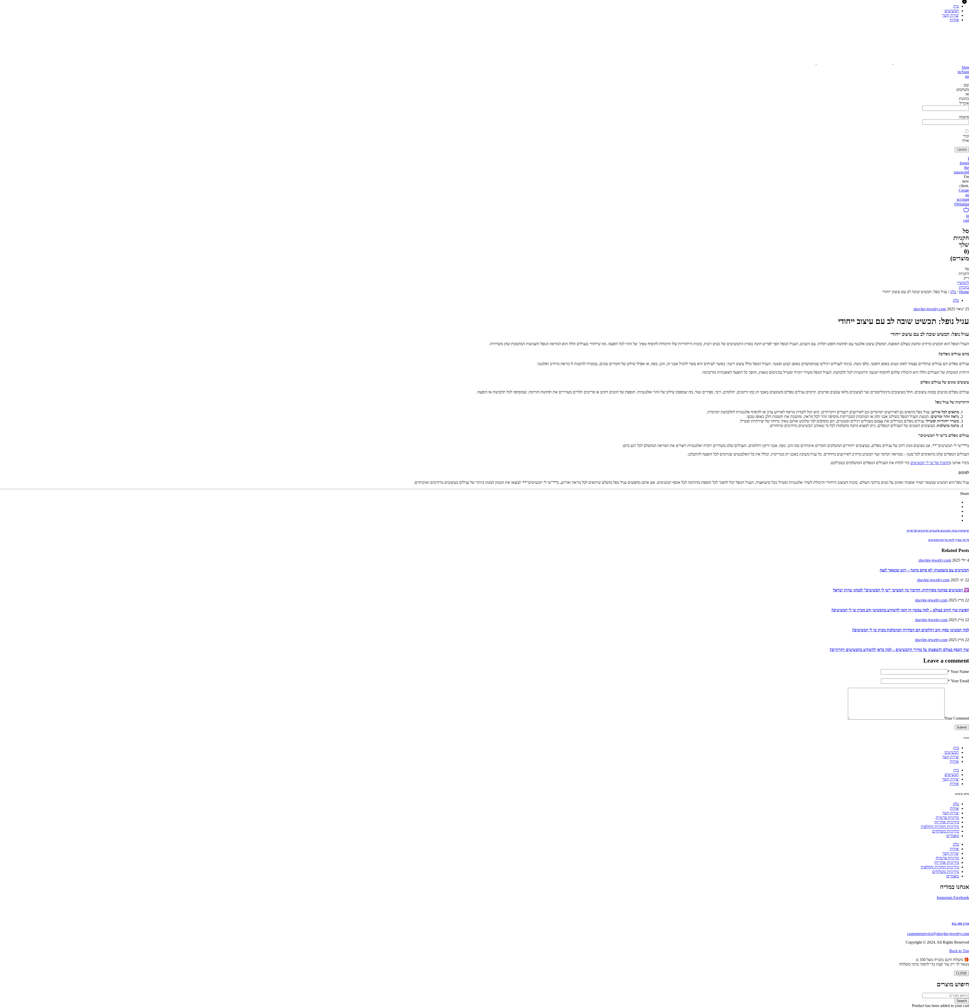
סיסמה (964, 117)
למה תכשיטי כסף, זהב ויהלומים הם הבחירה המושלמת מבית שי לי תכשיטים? (910, 630)
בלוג (953, 292)
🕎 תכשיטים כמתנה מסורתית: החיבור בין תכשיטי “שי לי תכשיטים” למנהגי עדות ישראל (901, 590)
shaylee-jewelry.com (929, 309)
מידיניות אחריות (946, 822)
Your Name (958, 671)
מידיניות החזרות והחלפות (940, 826)
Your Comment (957, 718)
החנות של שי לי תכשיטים (929, 463)
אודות (954, 761)
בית (956, 748)
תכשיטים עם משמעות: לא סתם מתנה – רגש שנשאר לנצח (924, 570)
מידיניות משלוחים (945, 831)
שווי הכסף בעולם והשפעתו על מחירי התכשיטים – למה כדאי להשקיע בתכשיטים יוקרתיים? (899, 649)
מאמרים (952, 836)
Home (964, 292)
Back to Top (959, 951)
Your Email (958, 681)
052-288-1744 (960, 923)
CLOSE (961, 973)
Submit (962, 727)
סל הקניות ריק (964, 273)
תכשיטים (952, 752)
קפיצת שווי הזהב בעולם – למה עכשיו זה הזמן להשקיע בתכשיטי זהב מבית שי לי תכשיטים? (900, 610)
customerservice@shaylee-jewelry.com (938, 933)
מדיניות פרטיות (947, 817)
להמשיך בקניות (963, 285)
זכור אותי (965, 138)
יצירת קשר (950, 757)
